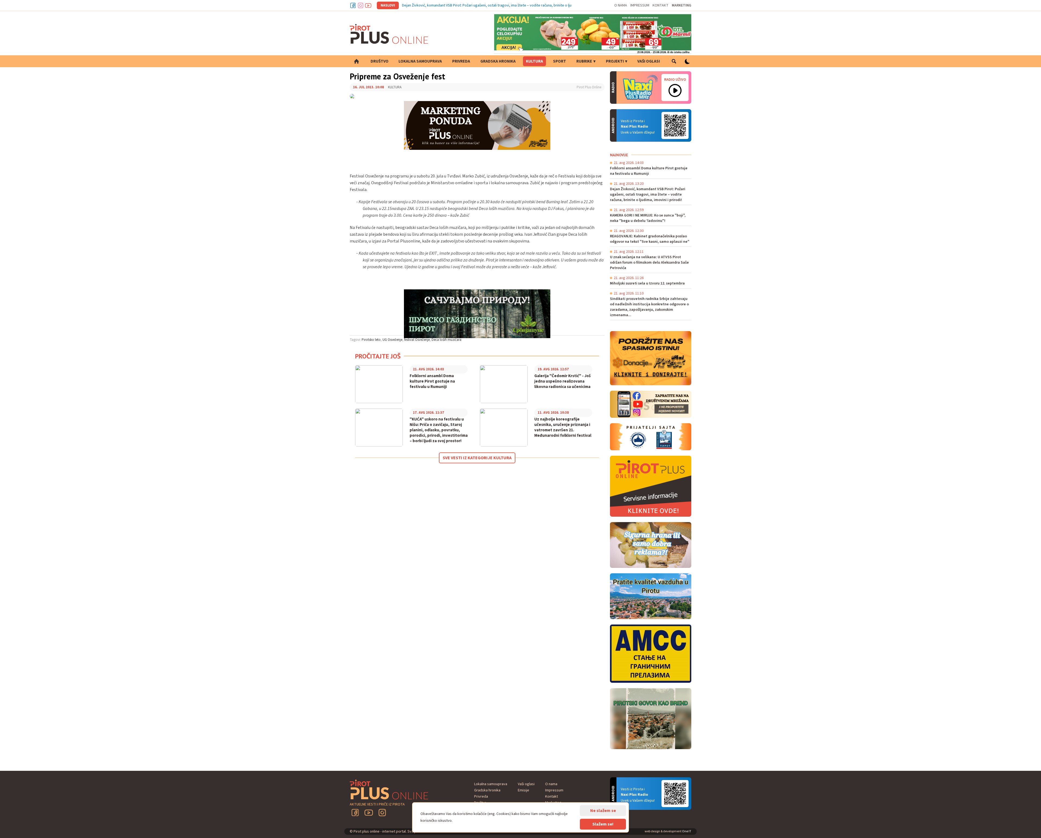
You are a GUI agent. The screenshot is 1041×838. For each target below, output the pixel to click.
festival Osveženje (417, 339)
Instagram (360, 5)
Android (675, 125)
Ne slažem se (603, 811)
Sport (559, 61)
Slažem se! (602, 824)
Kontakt (661, 5)
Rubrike (584, 61)
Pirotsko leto (371, 339)
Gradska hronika (498, 61)
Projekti (615, 61)
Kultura (534, 61)
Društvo (379, 61)
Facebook (353, 5)
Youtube (368, 5)
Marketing (681, 5)
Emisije (523, 790)
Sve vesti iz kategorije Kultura (477, 458)
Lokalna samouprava (420, 61)
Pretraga (674, 61)
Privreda (461, 61)
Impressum (639, 5)
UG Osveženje (392, 339)
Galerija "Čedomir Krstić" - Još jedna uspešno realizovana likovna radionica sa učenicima (562, 381)
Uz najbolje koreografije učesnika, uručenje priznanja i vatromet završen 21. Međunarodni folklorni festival (562, 427)
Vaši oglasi (648, 61)
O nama (620, 5)
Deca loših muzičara (446, 339)
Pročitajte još (378, 356)
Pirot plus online (389, 33)
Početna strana (356, 61)
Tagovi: (355, 339)
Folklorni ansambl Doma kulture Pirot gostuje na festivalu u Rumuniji (432, 381)
